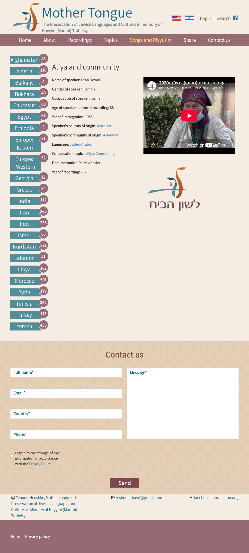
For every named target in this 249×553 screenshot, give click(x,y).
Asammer (110, 135)
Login (205, 18)
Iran (24, 212)
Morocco (24, 281)
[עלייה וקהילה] (189, 18)
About (49, 40)
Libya (24, 269)
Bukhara (24, 94)
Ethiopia (24, 128)
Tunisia (24, 303)
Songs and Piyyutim (151, 40)
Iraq (24, 224)
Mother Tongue (87, 12)
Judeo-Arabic (81, 144)
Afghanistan (24, 59)
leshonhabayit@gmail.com (139, 497)
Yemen (24, 326)
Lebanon (24, 258)
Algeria (24, 71)
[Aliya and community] (176, 18)
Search (224, 18)
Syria (24, 292)
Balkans (24, 82)
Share (190, 40)
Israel (24, 235)
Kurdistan (24, 246)
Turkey (24, 315)
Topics (111, 40)
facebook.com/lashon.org (216, 497)
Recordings (80, 40)
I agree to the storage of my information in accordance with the (37, 458)
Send (124, 483)
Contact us (219, 40)
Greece (24, 189)
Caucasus (24, 105)
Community (105, 153)
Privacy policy (37, 536)
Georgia (24, 178)
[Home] (27, 17)
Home (25, 40)
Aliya (90, 153)
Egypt (24, 116)
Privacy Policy (40, 463)
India (24, 201)
